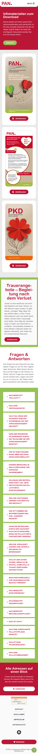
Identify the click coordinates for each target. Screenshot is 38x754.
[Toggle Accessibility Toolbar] (34, 750)
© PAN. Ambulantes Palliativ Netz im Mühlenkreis (19, 750)
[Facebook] (19, 732)
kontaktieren (14, 379)
